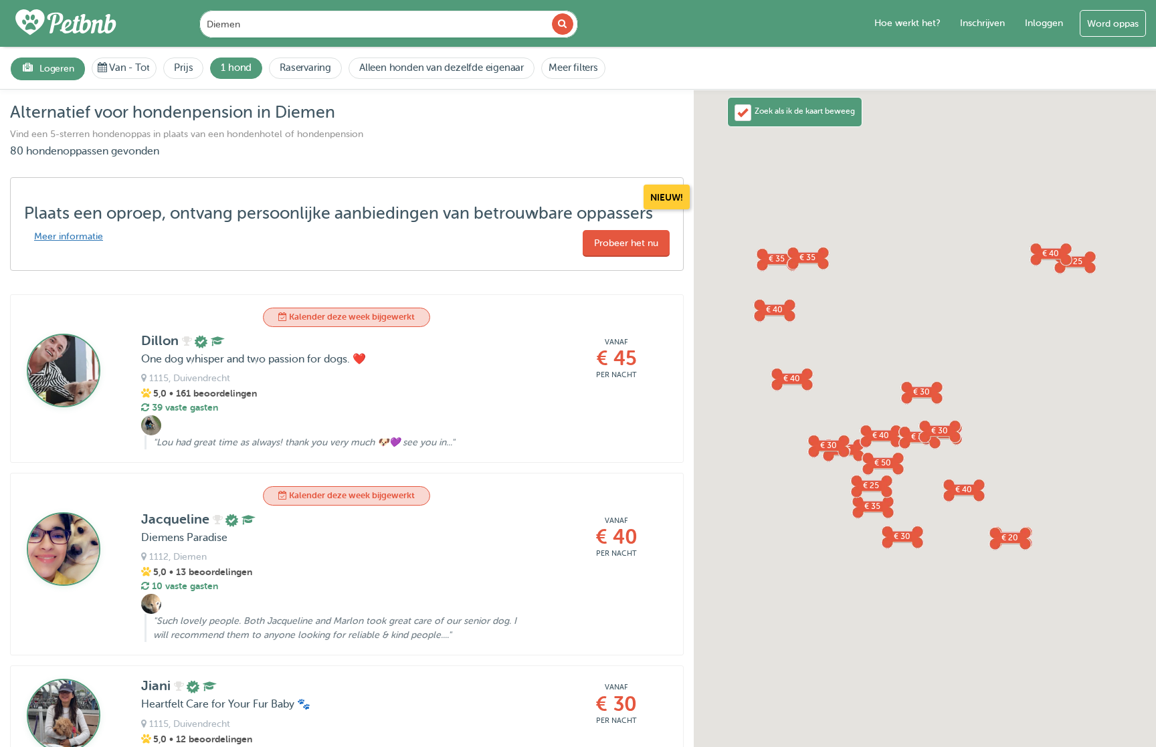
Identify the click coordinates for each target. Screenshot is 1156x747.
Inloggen (1044, 23)
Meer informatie (68, 236)
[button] (880, 435)
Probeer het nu (626, 243)
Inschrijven (982, 23)
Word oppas (1113, 24)
